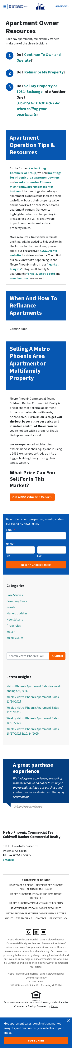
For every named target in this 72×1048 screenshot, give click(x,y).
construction (19, 278)
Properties (14, 626)
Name (11, 544)
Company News (17, 601)
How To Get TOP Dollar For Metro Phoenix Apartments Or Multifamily (36, 887)
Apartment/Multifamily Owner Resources (36, 908)
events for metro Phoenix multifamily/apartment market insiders (31, 186)
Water (11, 632)
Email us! (9, 860)
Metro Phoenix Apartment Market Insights (36, 903)
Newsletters (15, 619)
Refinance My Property (44, 72)
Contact (41, 918)
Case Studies (15, 595)
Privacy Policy (58, 918)
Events (11, 607)
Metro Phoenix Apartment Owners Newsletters (36, 913)
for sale (31, 274)
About (9, 918)
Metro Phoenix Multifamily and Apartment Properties (36, 896)
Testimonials (24, 918)
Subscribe (36, 1040)
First (8, 556)
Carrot (54, 1006)
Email (10, 530)
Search (57, 656)
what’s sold (47, 274)
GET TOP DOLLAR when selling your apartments (38, 109)
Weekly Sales (15, 638)
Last (39, 556)
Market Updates (17, 613)
